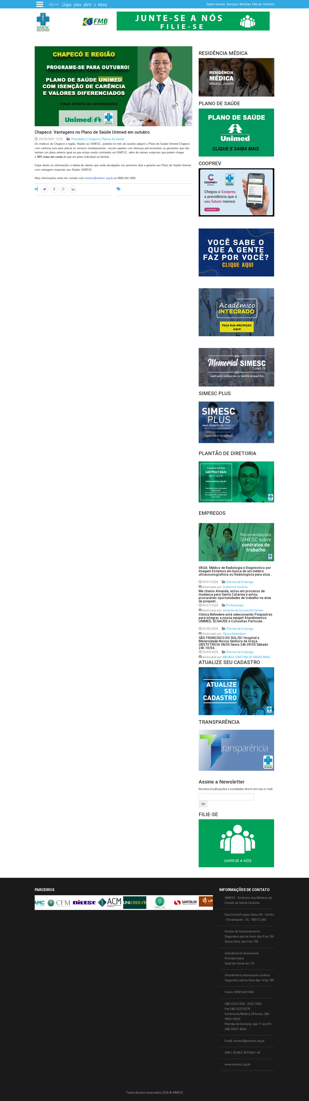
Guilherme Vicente (235, 587)
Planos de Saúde (113, 139)
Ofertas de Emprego (240, 582)
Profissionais (235, 605)
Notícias (245, 4)
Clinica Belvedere (234, 633)
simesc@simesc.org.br (99, 178)
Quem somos (216, 4)
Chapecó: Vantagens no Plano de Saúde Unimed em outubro (92, 132)
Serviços (232, 4)
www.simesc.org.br (238, 1064)
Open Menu (40, 4)
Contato (268, 4)
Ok (203, 804)
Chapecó (94, 139)
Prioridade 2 (79, 139)
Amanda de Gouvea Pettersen (243, 610)
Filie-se (257, 4)
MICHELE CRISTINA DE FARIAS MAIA (246, 657)
